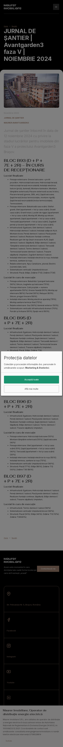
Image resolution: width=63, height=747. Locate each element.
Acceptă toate (31, 379)
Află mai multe (31, 388)
